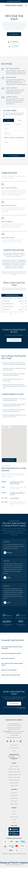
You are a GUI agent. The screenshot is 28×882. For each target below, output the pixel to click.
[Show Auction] (13, 314)
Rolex (13, 260)
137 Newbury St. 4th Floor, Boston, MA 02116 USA (14, 728)
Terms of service (14, 748)
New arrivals (14, 795)
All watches (14, 792)
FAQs (14, 750)
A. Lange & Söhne (21, 260)
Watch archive (14, 804)
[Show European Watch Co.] (11, 314)
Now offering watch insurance (14, 1)
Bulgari (14, 267)
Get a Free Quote (14, 34)
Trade (19, 120)
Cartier (20, 267)
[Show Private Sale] (17, 314)
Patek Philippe (6, 260)
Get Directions (8, 460)
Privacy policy (14, 745)
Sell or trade (14, 801)
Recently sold (14, 798)
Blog (14, 811)
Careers (14, 819)
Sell (8, 120)
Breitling (8, 267)
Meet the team (14, 816)
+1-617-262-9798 (14, 498)
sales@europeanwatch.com (14, 737)
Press (14, 822)
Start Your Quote (14, 340)
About (14, 814)
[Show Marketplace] (15, 314)
